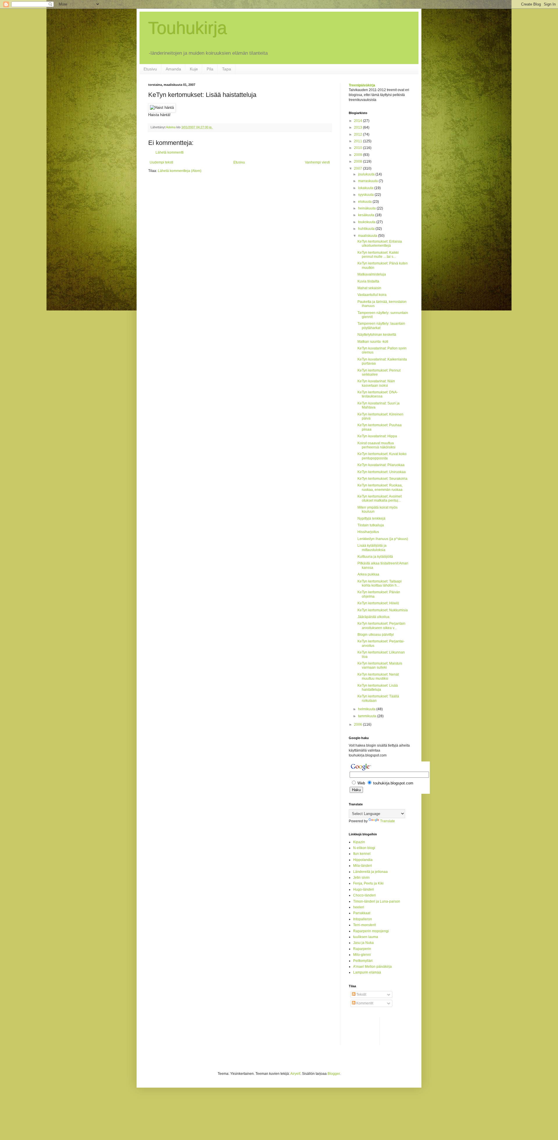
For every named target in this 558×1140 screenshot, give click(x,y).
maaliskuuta (368, 236)
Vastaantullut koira (372, 295)
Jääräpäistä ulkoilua (373, 617)
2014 (358, 121)
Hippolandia (363, 860)
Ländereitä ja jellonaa (370, 872)
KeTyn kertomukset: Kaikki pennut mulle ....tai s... (378, 255)
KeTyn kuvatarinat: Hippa (377, 436)
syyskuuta (366, 195)
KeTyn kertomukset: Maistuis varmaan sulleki (379, 665)
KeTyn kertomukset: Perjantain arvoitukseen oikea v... (381, 626)
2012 (358, 134)
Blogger (334, 1074)
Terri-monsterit (364, 925)
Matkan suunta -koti (372, 342)
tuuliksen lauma (365, 937)
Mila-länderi (362, 866)
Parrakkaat (361, 913)
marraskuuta (368, 181)
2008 (358, 161)
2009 (358, 155)
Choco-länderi (364, 895)
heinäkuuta (367, 208)
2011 (358, 141)
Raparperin (362, 949)
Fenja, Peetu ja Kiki (368, 883)
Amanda (173, 69)
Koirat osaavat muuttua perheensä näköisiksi (376, 445)
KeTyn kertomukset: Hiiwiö (378, 603)
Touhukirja (187, 28)
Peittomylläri (363, 961)
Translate (387, 821)
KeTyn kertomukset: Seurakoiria (382, 479)
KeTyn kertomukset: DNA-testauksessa (377, 394)
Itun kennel (362, 854)
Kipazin (359, 842)
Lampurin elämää (367, 972)
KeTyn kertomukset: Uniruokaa (381, 472)
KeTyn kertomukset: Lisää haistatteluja (377, 687)
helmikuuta (367, 709)
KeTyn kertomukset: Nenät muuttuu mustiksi (378, 676)
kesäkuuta (366, 215)
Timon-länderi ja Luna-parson (376, 901)
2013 (358, 127)
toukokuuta (367, 222)
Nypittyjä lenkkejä (371, 518)
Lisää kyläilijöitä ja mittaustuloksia (372, 548)
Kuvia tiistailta (368, 281)
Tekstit (360, 994)
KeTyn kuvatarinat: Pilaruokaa (381, 465)
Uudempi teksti (161, 162)
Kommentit (364, 1003)
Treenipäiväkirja (362, 85)
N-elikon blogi (364, 848)
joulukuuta (366, 174)
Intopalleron (362, 919)
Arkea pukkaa (368, 574)
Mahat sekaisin (369, 288)
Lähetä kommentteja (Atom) (179, 171)
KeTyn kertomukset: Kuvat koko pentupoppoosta (382, 456)
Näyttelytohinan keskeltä (376, 335)
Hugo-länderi (363, 889)
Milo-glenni (362, 955)
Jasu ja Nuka (363, 943)
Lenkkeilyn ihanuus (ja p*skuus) (382, 539)
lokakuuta (366, 188)
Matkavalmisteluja (371, 274)
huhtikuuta (366, 229)
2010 (358, 148)
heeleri (358, 907)
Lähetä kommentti (169, 152)
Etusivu (150, 69)
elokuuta (365, 202)
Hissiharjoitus (368, 532)
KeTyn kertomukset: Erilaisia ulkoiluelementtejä (379, 243)
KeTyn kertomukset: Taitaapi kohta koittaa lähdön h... (379, 583)
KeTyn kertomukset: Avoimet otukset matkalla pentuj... (379, 498)
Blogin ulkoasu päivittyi (375, 635)
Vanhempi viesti (317, 162)
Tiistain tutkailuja (370, 525)
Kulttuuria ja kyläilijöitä (375, 557)
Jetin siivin (361, 878)
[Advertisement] (372, 1031)
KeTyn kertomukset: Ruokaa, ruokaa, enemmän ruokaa (380, 487)
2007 (358, 168)
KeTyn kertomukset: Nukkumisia (382, 610)
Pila (210, 69)
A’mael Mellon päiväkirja (372, 967)
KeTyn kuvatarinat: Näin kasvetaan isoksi (376, 383)
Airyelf (295, 1074)
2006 (358, 724)
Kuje (194, 69)
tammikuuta (367, 716)
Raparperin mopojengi (371, 931)
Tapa (226, 69)
